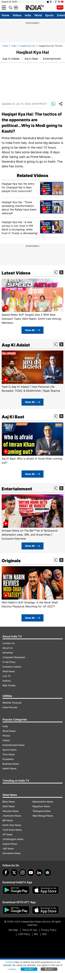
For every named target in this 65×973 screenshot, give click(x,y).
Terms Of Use (29, 929)
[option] (32, 302)
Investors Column (11, 666)
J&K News (8, 848)
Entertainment (52, 58)
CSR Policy (24, 934)
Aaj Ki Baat (13, 416)
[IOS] (48, 2)
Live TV (6, 676)
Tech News (8, 754)
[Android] (51, 2)
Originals (11, 560)
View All (30, 330)
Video (14, 46)
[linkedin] (39, 872)
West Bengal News (42, 815)
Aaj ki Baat (31, 58)
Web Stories (9, 685)
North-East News (11, 825)
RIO (36, 934)
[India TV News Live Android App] (16, 890)
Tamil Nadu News (12, 829)
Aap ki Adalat (11, 58)
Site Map (13, 929)
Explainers (8, 759)
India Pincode (9, 707)
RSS (44, 934)
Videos (17, 15)
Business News (10, 763)
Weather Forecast (12, 702)
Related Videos (32, 175)
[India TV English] (35, 7)
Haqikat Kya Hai (27, 46)
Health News (9, 768)
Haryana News (10, 811)
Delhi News (8, 806)
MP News (7, 820)
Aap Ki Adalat (16, 345)
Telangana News (41, 811)
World (38, 15)
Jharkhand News (11, 815)
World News (9, 730)
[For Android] (16, 910)
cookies (12, 969)
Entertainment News (13, 745)
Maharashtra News (42, 801)
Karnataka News (11, 853)
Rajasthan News (41, 806)
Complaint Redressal (13, 657)
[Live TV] (60, 7)
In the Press (8, 662)
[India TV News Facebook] (56, 2)
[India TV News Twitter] (59, 2)
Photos (6, 735)
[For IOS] (45, 910)
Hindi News (8, 671)
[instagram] (22, 872)
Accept (29, 969)
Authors (6, 680)
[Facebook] (5, 872)
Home (5, 15)
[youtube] (31, 872)
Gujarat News (9, 843)
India (28, 15)
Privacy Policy (48, 929)
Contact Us (8, 643)
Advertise (7, 652)
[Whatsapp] (53, 104)
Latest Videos (16, 272)
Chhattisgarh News (12, 839)
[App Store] (45, 890)
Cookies (9, 962)
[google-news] (47, 872)
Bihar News (8, 801)
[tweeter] (14, 872)
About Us (7, 647)
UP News (7, 834)
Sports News (9, 749)
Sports (49, 15)
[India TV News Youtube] (62, 2)
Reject (49, 969)
